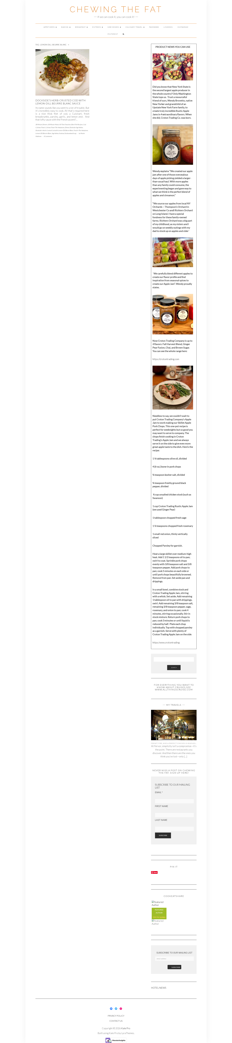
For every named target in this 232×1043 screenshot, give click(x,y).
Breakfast (80, 27)
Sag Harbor (55, 133)
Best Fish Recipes (77, 124)
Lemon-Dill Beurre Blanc (43, 133)
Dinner (67, 127)
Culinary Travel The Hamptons (54, 127)
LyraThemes (127, 1033)
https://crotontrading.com (166, 359)
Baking (65, 27)
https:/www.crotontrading (166, 642)
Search (174, 667)
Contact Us (116, 1021)
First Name (161, 806)
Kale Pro (125, 1028)
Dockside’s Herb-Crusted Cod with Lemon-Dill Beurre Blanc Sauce (60, 102)
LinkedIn (168, 27)
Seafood (61, 133)
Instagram (182, 27)
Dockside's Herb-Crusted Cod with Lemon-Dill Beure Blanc (54, 130)
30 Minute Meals (53, 124)
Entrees (97, 27)
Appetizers (49, 27)
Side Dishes (114, 27)
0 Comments (48, 136)
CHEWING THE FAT (116, 9)
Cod (84, 124)
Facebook (154, 27)
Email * (159, 792)
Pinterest (113, 34)
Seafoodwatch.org (70, 133)
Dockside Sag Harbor (76, 127)
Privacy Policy (116, 1015)
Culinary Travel (134, 27)
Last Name (161, 820)
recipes (162, 917)
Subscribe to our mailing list (174, 953)
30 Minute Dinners (41, 124)
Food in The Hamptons (81, 130)
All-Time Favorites (65, 124)
